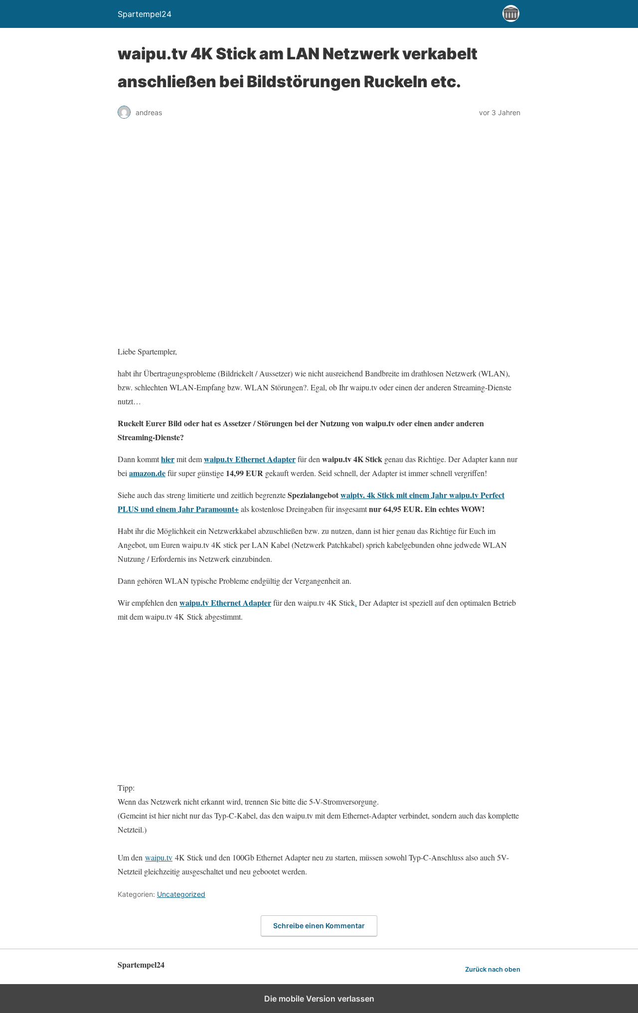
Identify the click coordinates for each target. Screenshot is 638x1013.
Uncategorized (181, 894)
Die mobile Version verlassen (319, 999)
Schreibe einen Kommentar (319, 925)
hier (167, 459)
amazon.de (147, 473)
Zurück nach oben (492, 969)
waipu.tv (158, 857)
